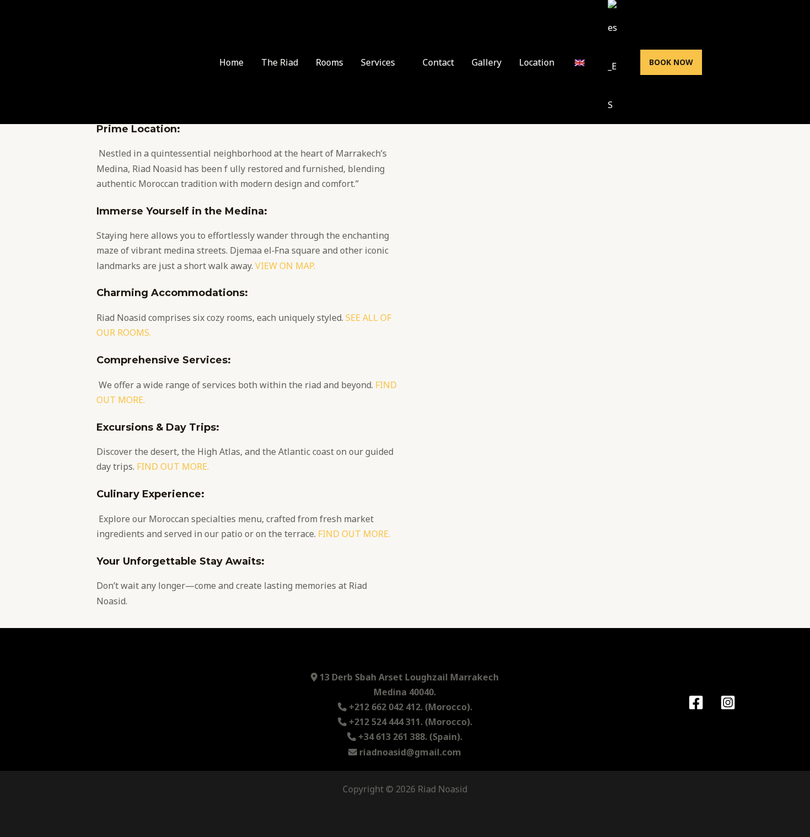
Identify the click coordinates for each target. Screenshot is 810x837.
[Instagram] (728, 702)
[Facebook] (696, 702)
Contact (438, 62)
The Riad (279, 62)
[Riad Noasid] (131, 61)
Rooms (329, 62)
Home (231, 62)
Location (536, 62)
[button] (671, 62)
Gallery (486, 62)
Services (378, 62)
